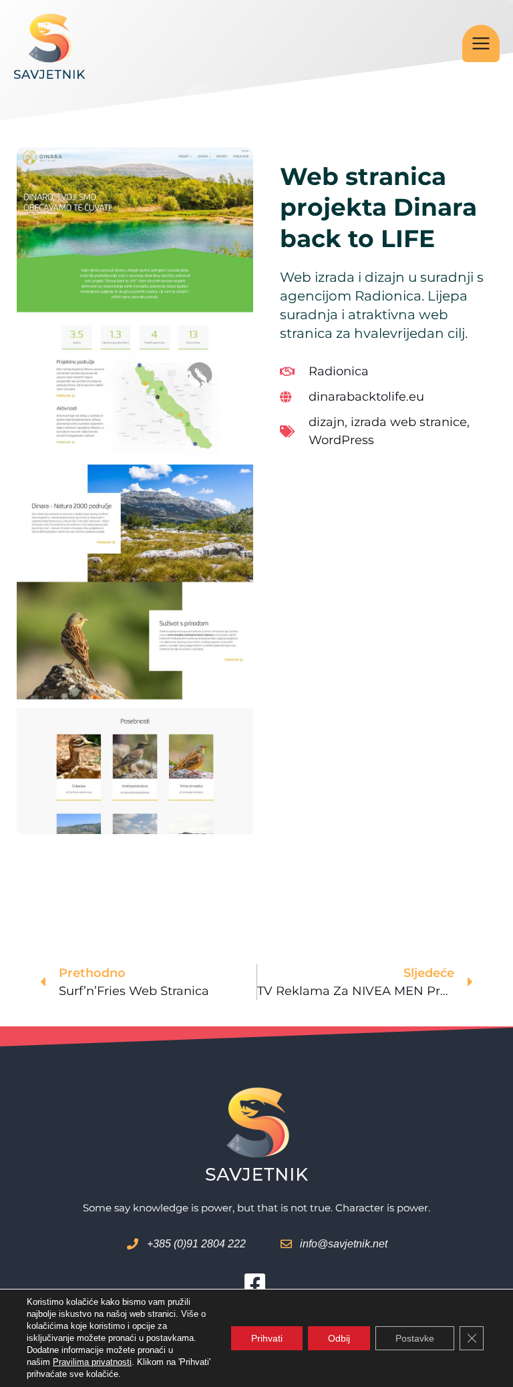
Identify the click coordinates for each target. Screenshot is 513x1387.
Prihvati (267, 1338)
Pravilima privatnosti (92, 1362)
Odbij (339, 1338)
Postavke (414, 1338)
